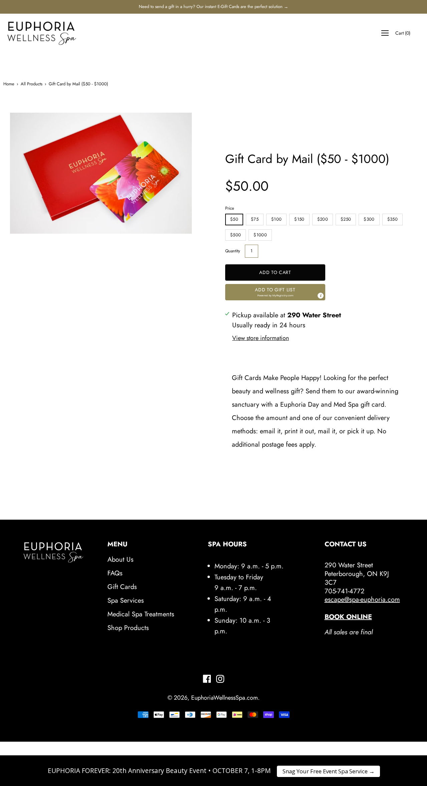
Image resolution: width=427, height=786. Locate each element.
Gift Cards (122, 587)
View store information (260, 338)
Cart (402, 33)
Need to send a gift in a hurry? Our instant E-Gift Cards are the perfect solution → (213, 6)
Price (229, 208)
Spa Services (125, 600)
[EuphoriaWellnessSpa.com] (41, 33)
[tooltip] (321, 296)
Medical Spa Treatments (140, 614)
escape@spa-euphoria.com (362, 599)
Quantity (232, 251)
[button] (275, 292)
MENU (117, 544)
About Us (120, 559)
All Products (31, 84)
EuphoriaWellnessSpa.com (224, 697)
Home (8, 84)
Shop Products (128, 628)
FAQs (114, 573)
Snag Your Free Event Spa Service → (329, 771)
